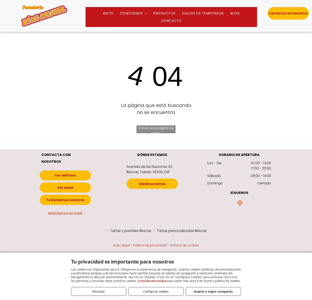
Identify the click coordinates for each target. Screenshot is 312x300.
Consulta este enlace (152, 281)
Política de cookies (184, 245)
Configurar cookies (156, 291)
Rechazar (98, 291)
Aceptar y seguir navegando (213, 291)
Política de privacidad (150, 245)
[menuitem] (108, 13)
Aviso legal (121, 245)
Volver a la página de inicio (156, 129)
